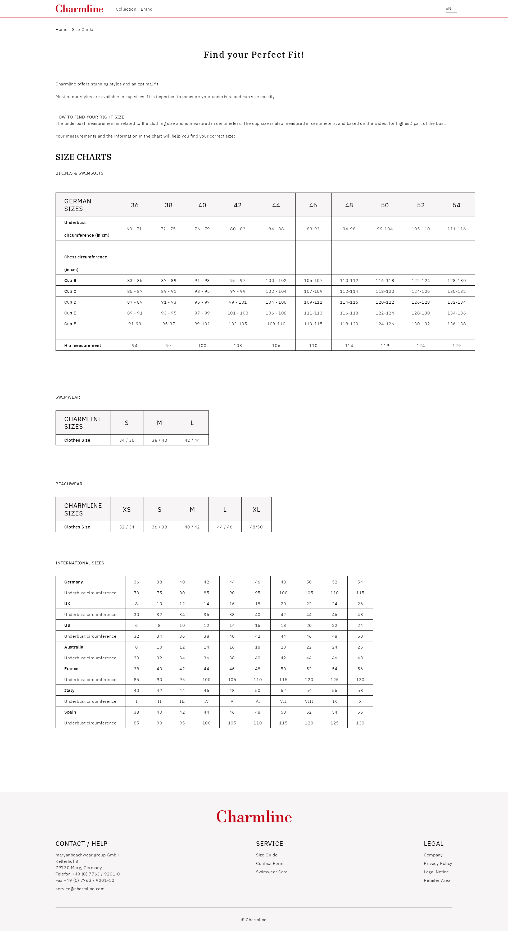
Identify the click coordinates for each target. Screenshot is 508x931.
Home (62, 29)
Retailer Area (437, 880)
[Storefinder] (439, 8)
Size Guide (267, 854)
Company (433, 854)
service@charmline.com (80, 888)
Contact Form (270, 863)
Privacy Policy (438, 863)
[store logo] (79, 8)
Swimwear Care (272, 871)
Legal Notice (436, 871)
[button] (451, 8)
